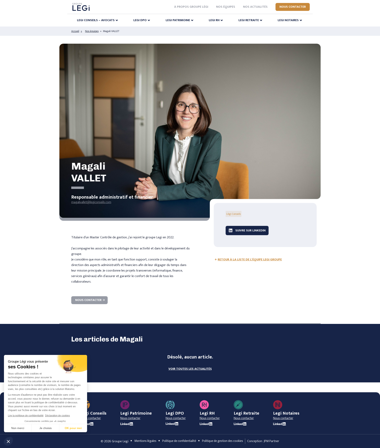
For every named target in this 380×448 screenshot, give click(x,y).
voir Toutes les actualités (190, 369)
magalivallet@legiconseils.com (91, 202)
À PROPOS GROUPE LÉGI (191, 6)
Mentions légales (145, 441)
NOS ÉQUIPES (225, 6)
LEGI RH (214, 20)
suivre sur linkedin (250, 230)
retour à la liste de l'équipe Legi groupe (250, 259)
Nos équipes (92, 31)
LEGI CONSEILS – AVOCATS (96, 20)
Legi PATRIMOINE (178, 20)
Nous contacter (88, 300)
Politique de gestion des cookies (222, 441)
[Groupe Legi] (81, 7)
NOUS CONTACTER (292, 6)
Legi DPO (140, 20)
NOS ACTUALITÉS (255, 6)
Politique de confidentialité (179, 441)
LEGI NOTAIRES (288, 20)
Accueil (75, 31)
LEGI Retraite (248, 20)
